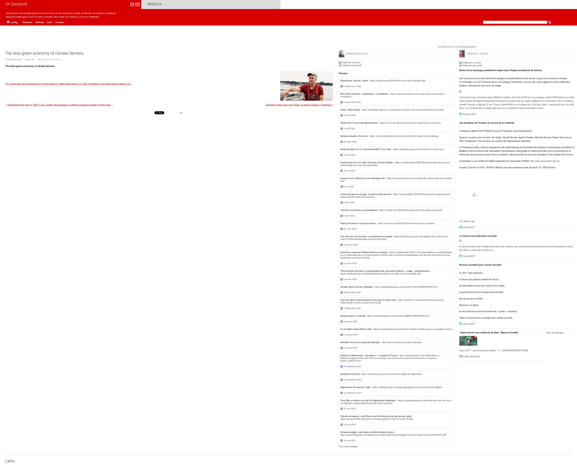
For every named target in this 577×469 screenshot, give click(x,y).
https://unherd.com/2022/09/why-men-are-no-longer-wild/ (397, 80)
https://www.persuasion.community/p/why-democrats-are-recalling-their (396, 179)
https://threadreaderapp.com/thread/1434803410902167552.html (398, 315)
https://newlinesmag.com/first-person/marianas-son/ (418, 149)
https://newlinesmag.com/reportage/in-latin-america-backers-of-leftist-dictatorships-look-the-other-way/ (394, 238)
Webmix (154, 4)
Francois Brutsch (13, 59)
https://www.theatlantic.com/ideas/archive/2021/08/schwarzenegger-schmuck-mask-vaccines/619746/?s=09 (393, 434)
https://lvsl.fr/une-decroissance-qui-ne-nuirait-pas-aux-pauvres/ (410, 122)
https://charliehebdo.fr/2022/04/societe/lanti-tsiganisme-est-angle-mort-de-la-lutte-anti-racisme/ (395, 195)
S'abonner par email (351, 65)
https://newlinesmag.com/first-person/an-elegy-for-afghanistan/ (392, 373)
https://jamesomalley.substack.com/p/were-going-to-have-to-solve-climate (376, 418)
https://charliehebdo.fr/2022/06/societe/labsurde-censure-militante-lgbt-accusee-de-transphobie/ (395, 164)
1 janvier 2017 (468, 323)
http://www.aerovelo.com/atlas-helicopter (401, 342)
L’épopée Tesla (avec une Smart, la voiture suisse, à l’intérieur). (298, 105)
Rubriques (27, 22)
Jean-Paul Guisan (477, 53)
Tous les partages (555, 332)
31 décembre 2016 (471, 356)
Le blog (14, 22)
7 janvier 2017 (468, 255)
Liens (49, 22)
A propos (59, 22)
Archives (40, 22)
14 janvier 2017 (469, 114)
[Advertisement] (288, 34)
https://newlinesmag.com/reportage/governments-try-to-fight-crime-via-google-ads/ (380, 273)
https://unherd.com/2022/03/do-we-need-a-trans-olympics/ (406, 223)
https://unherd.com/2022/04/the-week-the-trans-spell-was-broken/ (411, 210)
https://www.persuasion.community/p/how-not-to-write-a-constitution (392, 95)
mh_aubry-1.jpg (467, 221)
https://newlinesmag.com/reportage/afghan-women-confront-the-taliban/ (407, 387)
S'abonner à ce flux (351, 62)
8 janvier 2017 (468, 227)
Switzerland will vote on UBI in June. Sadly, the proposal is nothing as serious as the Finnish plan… (60, 105)
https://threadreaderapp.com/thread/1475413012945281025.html (406, 286)
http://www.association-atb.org (544, 160)
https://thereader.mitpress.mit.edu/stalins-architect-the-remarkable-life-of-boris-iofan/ (403, 109)
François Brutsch (357, 53)
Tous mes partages (348, 446)
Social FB (29, 59)
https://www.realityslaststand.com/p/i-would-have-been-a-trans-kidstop (404, 135)
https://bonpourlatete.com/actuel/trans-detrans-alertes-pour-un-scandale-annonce (412, 328)
